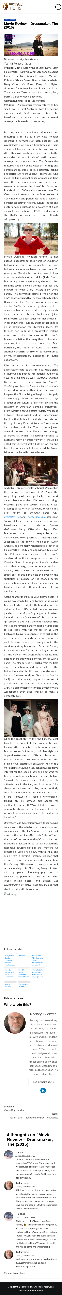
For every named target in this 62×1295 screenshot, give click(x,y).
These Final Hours (36, 516)
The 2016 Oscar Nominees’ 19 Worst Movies (23, 973)
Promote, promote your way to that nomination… (10, 973)
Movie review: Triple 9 (23, 985)
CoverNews (24, 1290)
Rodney (19, 1182)
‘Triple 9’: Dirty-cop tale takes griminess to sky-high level (37, 973)
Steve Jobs (22, 956)
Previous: (14, 1108)
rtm (17, 1152)
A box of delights (8, 985)
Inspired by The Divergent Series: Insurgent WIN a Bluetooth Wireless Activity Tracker (37, 960)
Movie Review (10, 20)
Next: (33, 1116)
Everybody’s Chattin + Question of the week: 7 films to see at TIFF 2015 (10, 960)
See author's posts (43, 1081)
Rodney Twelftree (43, 1014)
